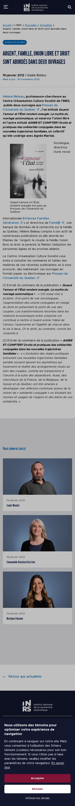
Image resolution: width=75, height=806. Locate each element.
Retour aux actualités (25, 676)
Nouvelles (31, 25)
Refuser (37, 789)
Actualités (46, 25)
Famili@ (54, 222)
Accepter (37, 778)
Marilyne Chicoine (15, 618)
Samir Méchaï (13, 505)
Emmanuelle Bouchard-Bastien (21, 562)
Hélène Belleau (13, 96)
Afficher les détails (37, 798)
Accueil (7, 25)
